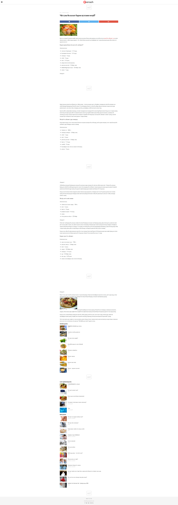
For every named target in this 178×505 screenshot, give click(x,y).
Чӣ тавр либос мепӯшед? (73, 423)
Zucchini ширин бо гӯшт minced (75, 344)
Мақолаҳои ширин (65, 12)
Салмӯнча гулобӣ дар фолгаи (74, 332)
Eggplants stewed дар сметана (75, 326)
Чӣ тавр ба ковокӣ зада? (73, 390)
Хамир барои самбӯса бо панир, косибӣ (76, 429)
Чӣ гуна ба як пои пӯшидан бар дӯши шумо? (77, 477)
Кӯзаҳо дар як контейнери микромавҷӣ (76, 396)
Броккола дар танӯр (72, 362)
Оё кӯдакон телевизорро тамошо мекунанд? (77, 402)
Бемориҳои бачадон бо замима (74, 465)
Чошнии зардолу (71, 356)
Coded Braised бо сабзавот (74, 384)
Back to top (89, 498)
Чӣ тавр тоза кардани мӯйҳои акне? (75, 416)
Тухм (69, 408)
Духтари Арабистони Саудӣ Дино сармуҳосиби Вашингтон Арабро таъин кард (84, 471)
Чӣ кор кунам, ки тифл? (73, 459)
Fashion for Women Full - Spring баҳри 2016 (78, 483)
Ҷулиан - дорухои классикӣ (73, 368)
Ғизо (60, 12)
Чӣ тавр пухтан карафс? (73, 338)
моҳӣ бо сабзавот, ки (109, 38)
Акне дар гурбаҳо (71, 447)
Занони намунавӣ (71, 441)
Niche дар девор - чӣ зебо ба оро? (75, 453)
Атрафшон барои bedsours (74, 435)
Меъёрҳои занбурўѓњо (72, 350)
